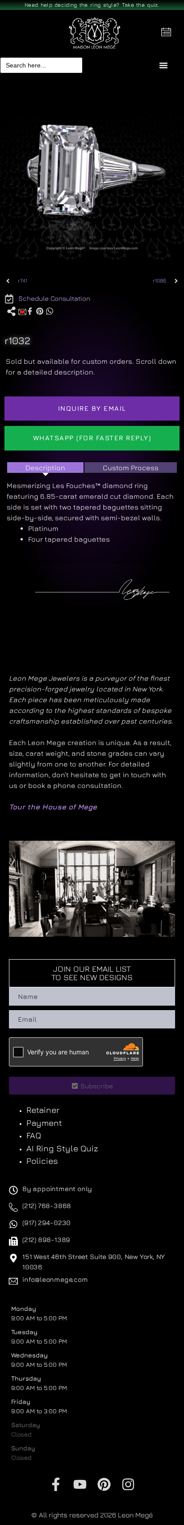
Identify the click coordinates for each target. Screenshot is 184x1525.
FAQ (33, 1135)
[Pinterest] (104, 1484)
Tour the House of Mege (53, 807)
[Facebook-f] (56, 1484)
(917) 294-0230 (46, 1222)
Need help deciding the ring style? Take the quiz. (92, 4)
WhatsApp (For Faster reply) (92, 438)
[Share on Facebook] (29, 310)
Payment (44, 1123)
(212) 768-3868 (46, 1205)
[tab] (45, 467)
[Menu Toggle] (163, 65)
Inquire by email (92, 408)
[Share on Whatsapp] (49, 310)
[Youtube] (80, 1484)
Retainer (42, 1110)
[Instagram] (128, 1484)
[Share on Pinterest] (39, 310)
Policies (42, 1161)
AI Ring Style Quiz (62, 1148)
